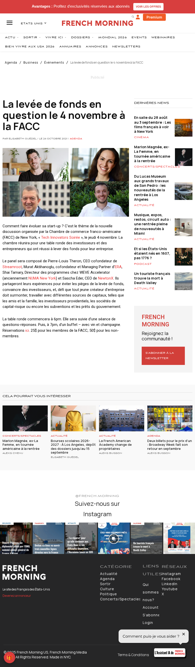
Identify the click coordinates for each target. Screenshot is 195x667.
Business (30, 62)
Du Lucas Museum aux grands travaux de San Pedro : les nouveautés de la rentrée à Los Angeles (151, 188)
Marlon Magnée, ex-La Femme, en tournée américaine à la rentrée (152, 153)
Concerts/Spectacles (157, 166)
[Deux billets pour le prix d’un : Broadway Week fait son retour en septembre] (169, 418)
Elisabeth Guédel (65, 457)
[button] (133, 16)
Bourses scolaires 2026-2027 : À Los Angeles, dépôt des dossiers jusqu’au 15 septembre (73, 446)
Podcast (143, 264)
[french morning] (97, 23)
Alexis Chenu (13, 453)
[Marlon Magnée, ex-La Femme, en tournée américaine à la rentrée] (25, 418)
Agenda (11, 62)
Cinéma (141, 137)
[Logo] (49, 572)
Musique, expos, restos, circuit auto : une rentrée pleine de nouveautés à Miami (152, 224)
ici (27, 330)
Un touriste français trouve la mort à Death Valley (152, 278)
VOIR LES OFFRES (148, 6)
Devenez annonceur (17, 596)
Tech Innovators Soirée (60, 237)
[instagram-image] (16, 538)
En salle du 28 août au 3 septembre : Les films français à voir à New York (152, 124)
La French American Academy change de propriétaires (115, 444)
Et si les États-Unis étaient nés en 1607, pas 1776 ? (152, 253)
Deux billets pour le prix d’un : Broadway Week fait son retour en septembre (169, 444)
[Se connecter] (138, 17)
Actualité (144, 205)
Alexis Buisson (110, 453)
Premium (154, 17)
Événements (54, 62)
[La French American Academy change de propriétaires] (121, 418)
